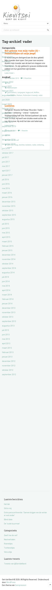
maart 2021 (7, 86)
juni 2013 (6, 335)
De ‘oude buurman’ (12, 524)
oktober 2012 (7, 370)
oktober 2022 (7, 82)
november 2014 (8, 259)
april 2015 (6, 237)
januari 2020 (7, 113)
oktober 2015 (7, 210)
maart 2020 (7, 104)
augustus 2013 (8, 326)
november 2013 (8, 312)
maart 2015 (7, 241)
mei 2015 (6, 233)
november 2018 (8, 144)
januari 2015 (7, 250)
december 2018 (8, 140)
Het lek (7, 504)
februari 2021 (7, 91)
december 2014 (8, 255)
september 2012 (9, 374)
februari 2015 (7, 246)
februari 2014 (7, 299)
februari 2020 (7, 109)
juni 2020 (6, 100)
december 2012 (8, 361)
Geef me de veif (8, 53)
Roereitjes (6, 61)
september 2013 (9, 321)
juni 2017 (6, 162)
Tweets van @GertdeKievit (15, 564)
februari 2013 (7, 352)
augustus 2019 (8, 131)
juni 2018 (6, 148)
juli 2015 (5, 224)
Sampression (20, 585)
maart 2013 (7, 348)
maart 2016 (7, 193)
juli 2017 (5, 157)
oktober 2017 (7, 153)
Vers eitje (6, 70)
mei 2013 (6, 339)
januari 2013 (7, 357)
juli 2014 (5, 277)
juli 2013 (5, 330)
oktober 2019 (7, 122)
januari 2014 (7, 304)
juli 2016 (5, 179)
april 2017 (6, 171)
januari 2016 (7, 197)
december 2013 (8, 308)
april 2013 (6, 343)
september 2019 (9, 126)
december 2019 (8, 117)
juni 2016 (6, 184)
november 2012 (8, 366)
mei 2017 (6, 166)
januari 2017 (7, 175)
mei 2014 (6, 286)
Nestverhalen (7, 57)
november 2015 (8, 206)
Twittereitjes (7, 66)
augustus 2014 (8, 273)
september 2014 (9, 268)
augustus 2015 (8, 219)
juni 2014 (6, 281)
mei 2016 (6, 188)
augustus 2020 (8, 95)
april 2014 (6, 290)
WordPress (10, 582)
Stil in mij (7, 508)
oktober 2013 (7, 317)
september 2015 (9, 215)
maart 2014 (7, 295)
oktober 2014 (7, 264)
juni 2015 (6, 228)
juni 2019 (6, 135)
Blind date (8, 519)
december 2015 (8, 202)
